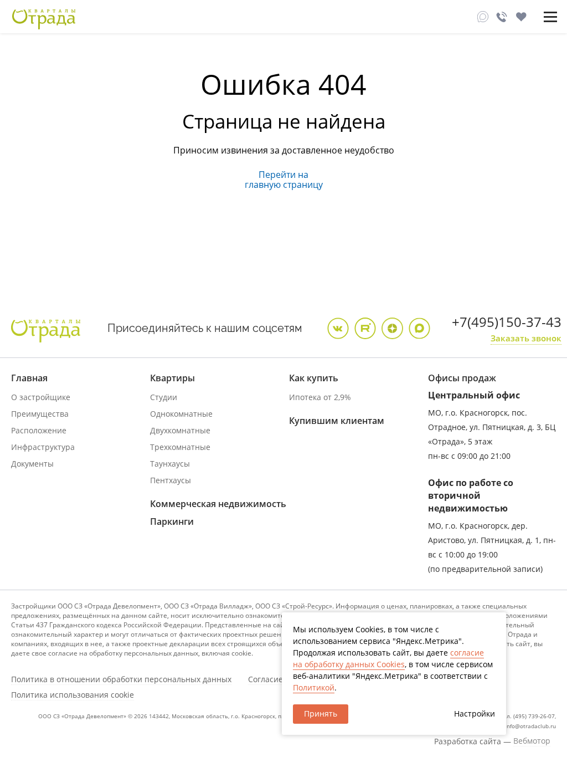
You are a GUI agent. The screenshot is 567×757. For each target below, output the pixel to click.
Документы (32, 463)
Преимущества (40, 413)
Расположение (38, 430)
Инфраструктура (43, 447)
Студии (163, 397)
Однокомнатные (181, 413)
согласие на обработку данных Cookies (388, 658)
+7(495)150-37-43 (506, 322)
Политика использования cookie (72, 695)
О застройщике (40, 397)
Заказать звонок (526, 338)
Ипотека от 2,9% (320, 397)
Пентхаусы (170, 480)
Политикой (313, 687)
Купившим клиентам (336, 421)
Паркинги (172, 521)
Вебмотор (531, 741)
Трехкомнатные (180, 447)
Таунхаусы (170, 463)
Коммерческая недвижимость (218, 504)
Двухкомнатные (180, 430)
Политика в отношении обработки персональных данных (121, 679)
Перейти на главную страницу (284, 179)
